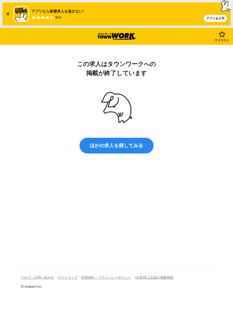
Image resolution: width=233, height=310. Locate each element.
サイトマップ (68, 277)
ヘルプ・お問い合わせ (37, 277)
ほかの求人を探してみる (116, 145)
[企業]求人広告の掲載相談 (154, 277)
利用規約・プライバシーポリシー (106, 277)
